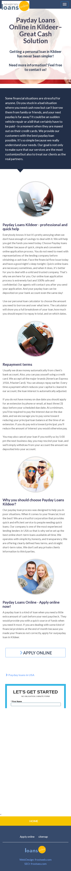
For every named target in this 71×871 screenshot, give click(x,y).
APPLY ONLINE (37, 652)
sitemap (43, 836)
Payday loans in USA (21, 675)
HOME (33, 821)
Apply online (27, 836)
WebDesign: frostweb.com (35, 859)
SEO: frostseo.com (35, 863)
